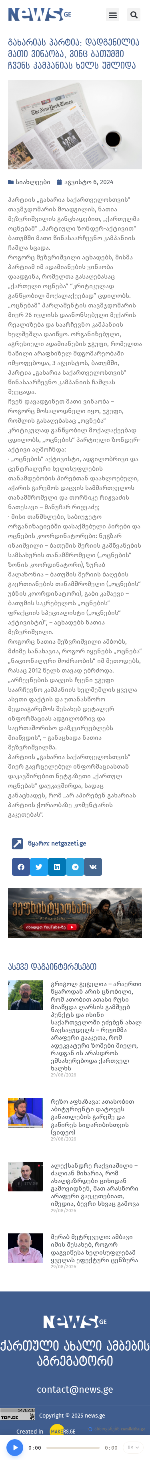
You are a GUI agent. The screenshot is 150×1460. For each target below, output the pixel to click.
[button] (112, 14)
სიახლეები (33, 182)
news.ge (95, 1415)
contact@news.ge (75, 1389)
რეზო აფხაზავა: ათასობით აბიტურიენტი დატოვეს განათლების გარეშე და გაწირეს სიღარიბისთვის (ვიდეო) (92, 1117)
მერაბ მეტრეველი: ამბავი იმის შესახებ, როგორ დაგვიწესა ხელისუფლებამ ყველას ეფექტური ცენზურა (94, 1248)
